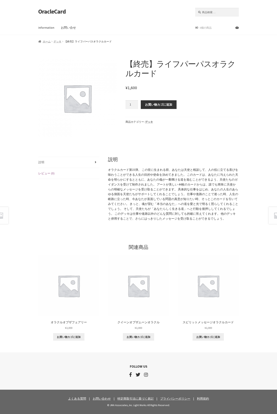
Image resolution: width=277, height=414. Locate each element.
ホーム (47, 41)
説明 (41, 162)
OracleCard (52, 11)
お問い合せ (68, 27)
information (46, 27)
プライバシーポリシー (175, 398)
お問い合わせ (102, 398)
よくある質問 (77, 398)
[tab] (68, 162)
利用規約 (203, 398)
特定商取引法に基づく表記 (135, 398)
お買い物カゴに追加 (158, 104)
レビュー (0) (46, 173)
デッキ (57, 41)
